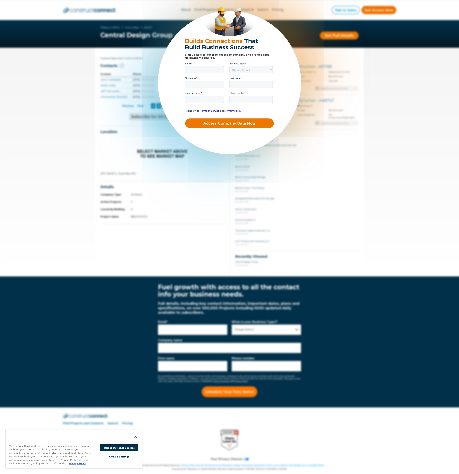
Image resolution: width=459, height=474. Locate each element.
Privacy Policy (77, 463)
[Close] (135, 437)
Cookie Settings (119, 456)
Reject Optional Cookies (119, 448)
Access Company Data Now (229, 123)
